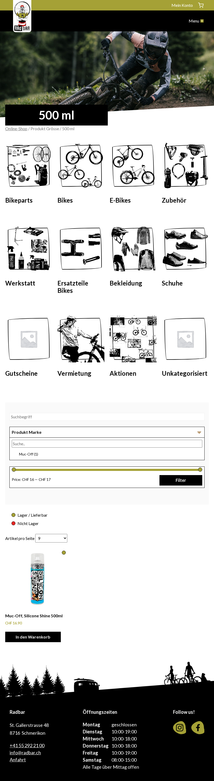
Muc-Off (28, 454)
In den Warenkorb (33, 636)
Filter (181, 480)
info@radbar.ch (25, 752)
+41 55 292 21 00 (27, 745)
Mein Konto (182, 5)
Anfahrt (18, 759)
